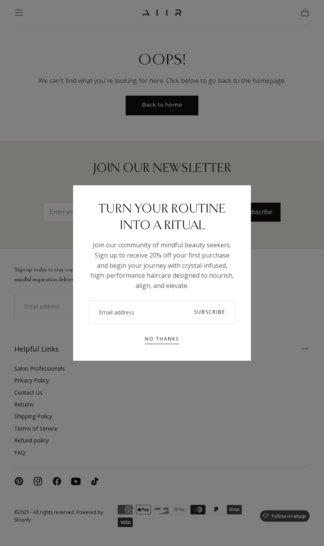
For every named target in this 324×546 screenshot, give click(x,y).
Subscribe (209, 312)
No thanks (162, 338)
